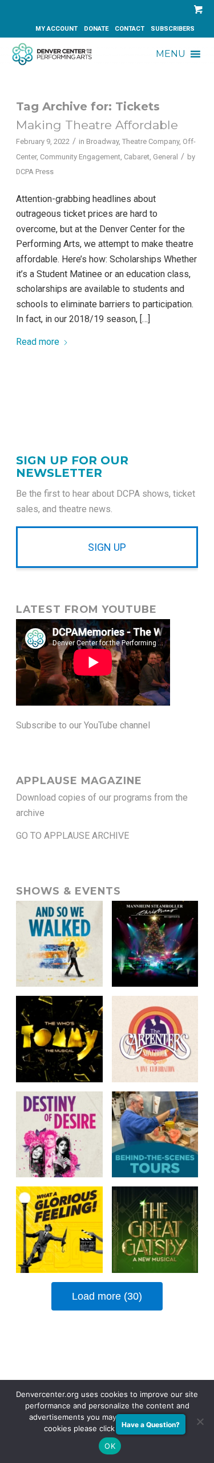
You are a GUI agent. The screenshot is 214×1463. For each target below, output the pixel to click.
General (165, 157)
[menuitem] (57, 29)
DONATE (96, 28)
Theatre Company (150, 141)
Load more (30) (107, 1296)
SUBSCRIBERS (173, 28)
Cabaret (137, 157)
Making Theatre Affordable (97, 125)
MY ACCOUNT (56, 28)
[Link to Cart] (195, 9)
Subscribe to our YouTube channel (83, 725)
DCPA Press (35, 171)
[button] (170, 54)
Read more (37, 341)
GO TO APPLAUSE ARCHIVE (72, 835)
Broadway (102, 141)
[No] (199, 1421)
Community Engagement (80, 157)
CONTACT (129, 28)
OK (109, 1445)
